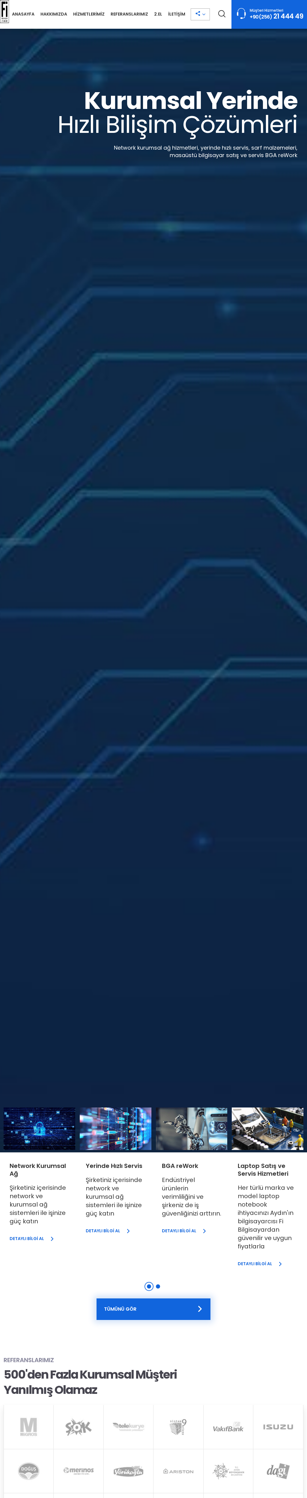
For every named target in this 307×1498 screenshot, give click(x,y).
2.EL (158, 14)
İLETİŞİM (176, 14)
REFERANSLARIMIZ (129, 14)
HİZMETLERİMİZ (89, 14)
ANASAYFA (23, 14)
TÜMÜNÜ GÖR (120, 1309)
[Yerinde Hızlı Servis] (115, 1174)
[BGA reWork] (192, 1174)
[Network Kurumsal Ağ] (39, 1178)
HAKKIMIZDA (53, 14)
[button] (149, 1286)
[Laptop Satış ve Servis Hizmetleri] (267, 1190)
